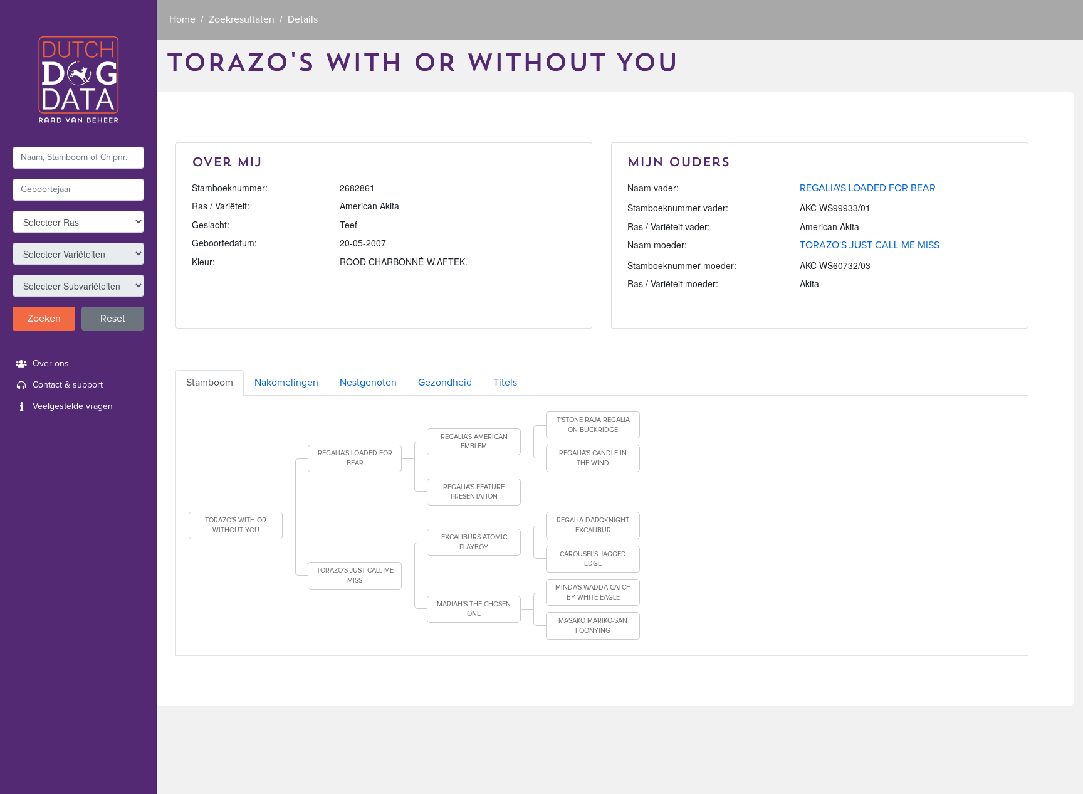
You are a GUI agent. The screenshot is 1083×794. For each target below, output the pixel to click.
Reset (112, 319)
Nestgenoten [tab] (368, 383)
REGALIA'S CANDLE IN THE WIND (593, 458)
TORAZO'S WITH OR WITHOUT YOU (235, 525)
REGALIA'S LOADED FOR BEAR (868, 188)
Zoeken (44, 319)
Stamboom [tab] (209, 383)
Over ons (51, 363)
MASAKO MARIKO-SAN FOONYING (592, 625)
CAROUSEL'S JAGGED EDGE (593, 559)
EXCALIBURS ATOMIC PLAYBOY (474, 542)
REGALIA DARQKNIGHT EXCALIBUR (593, 525)
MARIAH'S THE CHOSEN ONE (474, 609)
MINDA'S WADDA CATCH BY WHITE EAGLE (593, 592)
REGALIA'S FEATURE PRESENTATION (474, 492)
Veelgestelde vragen (73, 406)
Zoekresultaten (242, 19)
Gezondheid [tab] (445, 383)
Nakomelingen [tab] (286, 383)
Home (182, 19)
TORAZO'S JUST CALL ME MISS (869, 245)
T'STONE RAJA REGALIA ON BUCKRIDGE (593, 424)
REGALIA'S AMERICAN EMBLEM (474, 441)
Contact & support (68, 385)
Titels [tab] (505, 383)
